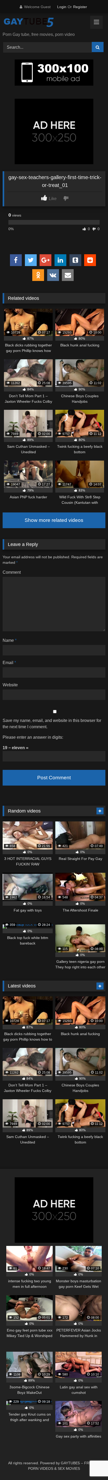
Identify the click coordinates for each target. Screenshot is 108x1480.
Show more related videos (54, 520)
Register (80, 7)
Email (9, 662)
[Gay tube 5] (44, 23)
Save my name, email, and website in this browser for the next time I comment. (52, 723)
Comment (12, 572)
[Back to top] (92, 1464)
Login (61, 7)
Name (10, 640)
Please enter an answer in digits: (33, 737)
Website (10, 685)
